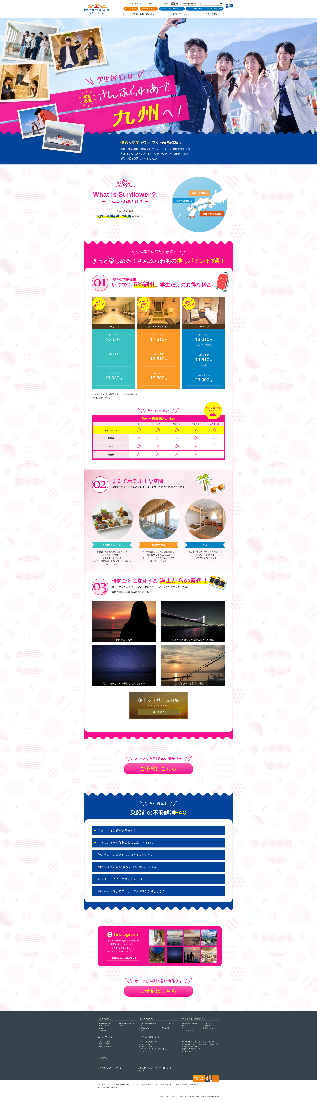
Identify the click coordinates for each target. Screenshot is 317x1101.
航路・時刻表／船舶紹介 (128, 1023)
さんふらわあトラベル (109, 1068)
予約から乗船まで (146, 1051)
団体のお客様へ (131, 9)
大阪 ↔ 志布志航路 (105, 1046)
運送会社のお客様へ (209, 1028)
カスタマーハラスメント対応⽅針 (108, 1087)
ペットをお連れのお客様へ (190, 1046)
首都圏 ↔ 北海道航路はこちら (172, 9)
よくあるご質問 (137, 4)
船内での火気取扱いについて (191, 1049)
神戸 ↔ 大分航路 (104, 1044)
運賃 (121, 1025)
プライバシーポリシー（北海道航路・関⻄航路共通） (114, 1085)
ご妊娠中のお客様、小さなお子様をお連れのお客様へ (199, 1042)
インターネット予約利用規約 (142, 1085)
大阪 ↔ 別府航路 (104, 1042)
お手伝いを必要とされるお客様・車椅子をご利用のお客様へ (201, 1044)
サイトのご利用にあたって (163, 1085)
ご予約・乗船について (150, 1037)
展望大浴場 (102, 1030)
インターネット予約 (146, 1044)
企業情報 (150, 4)
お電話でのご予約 (146, 1046)
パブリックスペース (105, 1025)
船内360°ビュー (146, 1028)
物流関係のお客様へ (149, 9)
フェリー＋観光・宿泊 (205, 9)
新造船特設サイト (104, 1023)
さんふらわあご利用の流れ (148, 1042)
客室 (121, 1028)
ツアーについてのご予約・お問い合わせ (153, 1049)
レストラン (102, 1028)
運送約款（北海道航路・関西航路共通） (187, 1085)
